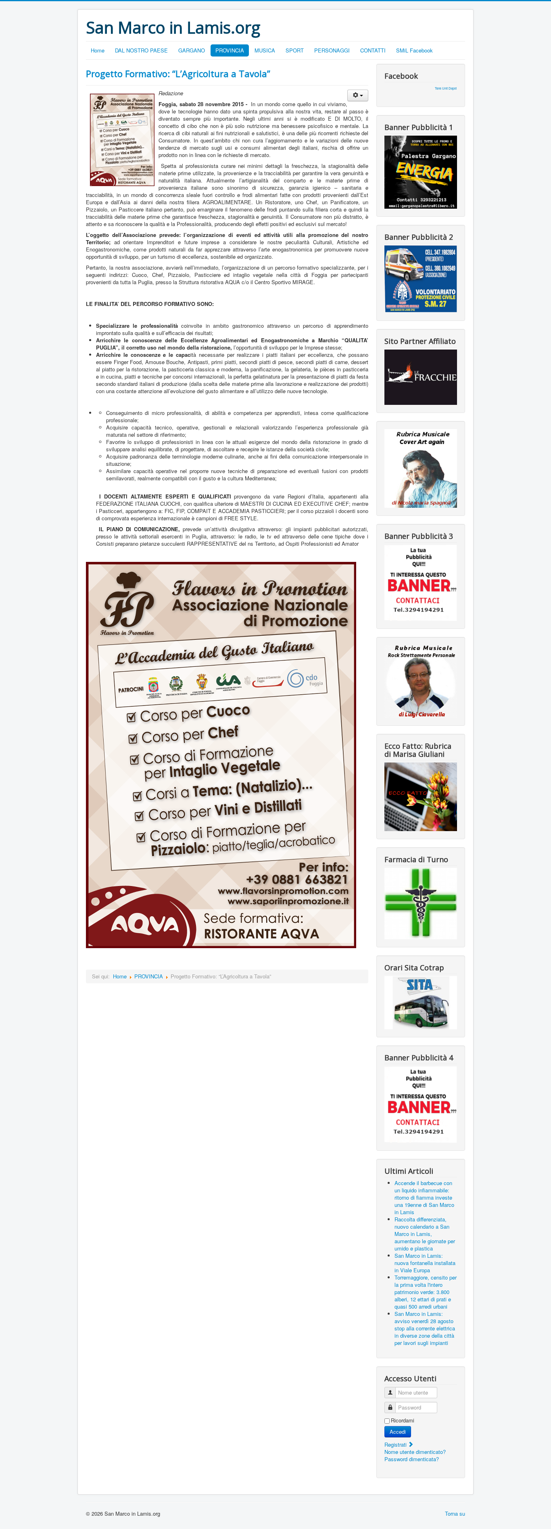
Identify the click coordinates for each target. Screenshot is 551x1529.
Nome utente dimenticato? (415, 1452)
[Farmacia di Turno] (420, 903)
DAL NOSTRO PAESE (141, 50)
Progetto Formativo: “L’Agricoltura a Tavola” (178, 73)
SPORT (295, 50)
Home (97, 50)
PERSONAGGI (332, 50)
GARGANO (191, 50)
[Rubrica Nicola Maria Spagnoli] (420, 467)
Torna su (455, 1513)
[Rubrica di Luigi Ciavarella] (420, 680)
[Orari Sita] (420, 1001)
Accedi (398, 1431)
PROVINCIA (229, 50)
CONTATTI (373, 50)
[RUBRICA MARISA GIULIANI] (420, 796)
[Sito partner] (420, 376)
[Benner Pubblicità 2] (420, 278)
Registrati (396, 1444)
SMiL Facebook (414, 50)
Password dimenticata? (411, 1459)
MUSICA (265, 50)
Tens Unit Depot (446, 88)
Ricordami (402, 1420)
